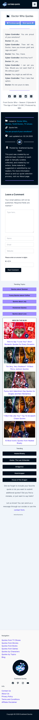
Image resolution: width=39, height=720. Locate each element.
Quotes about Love (19, 314)
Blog (3, 657)
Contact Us (6, 691)
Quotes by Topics (9, 654)
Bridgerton (19, 467)
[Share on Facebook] (9, 96)
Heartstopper (20, 473)
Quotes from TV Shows (11, 640)
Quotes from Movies (10, 643)
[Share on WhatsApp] (31, 96)
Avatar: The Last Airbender (20, 460)
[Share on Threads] (20, 96)
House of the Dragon (19, 480)
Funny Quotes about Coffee (19, 295)
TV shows (28, 124)
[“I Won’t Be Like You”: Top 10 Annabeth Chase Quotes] (19, 404)
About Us (5, 694)
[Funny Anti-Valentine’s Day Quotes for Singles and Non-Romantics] (19, 380)
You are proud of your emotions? (18, 131)
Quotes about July (19, 301)
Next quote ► (28, 23)
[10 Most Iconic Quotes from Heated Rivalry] (19, 429)
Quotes (8, 124)
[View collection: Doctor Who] (8, 16)
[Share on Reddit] (26, 96)
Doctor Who (22, 121)
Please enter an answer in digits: (16, 257)
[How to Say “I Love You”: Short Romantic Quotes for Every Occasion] (19, 330)
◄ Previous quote (13, 23)
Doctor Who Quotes (22, 16)
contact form (19, 510)
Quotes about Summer (19, 289)
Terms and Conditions (11, 699)
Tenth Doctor (17, 124)
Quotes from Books (9, 646)
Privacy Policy (7, 696)
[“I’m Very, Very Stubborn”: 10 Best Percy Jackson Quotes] (19, 355)
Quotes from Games (10, 649)
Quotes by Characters (11, 651)
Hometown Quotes (20, 308)
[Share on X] (15, 96)
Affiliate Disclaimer (9, 702)
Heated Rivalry (19, 453)
